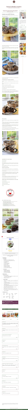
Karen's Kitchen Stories (14, 7)
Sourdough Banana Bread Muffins (6, 205)
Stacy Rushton (4, 345)
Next (17, 319)
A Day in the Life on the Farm (6, 334)
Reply (16, 337)
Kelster (4, 375)
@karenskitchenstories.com (8, 302)
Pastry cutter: (3, 165)
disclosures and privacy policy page (12, 11)
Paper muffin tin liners (4, 161)
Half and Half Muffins (5, 203)
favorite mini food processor (6, 163)
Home (11, 319)
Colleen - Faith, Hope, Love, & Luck (7, 363)
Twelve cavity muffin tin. (4, 160)
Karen (3, 328)
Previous (3, 319)
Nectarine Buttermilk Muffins (5, 204)
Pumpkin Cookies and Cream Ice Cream (5, 184)
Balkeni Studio (20, 409)
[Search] (25, 27)
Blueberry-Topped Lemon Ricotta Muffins (7, 201)
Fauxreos (3, 185)
